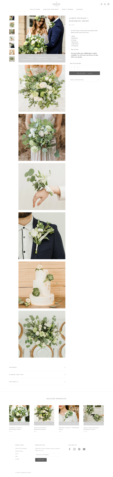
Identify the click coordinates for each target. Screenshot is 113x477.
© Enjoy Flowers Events (23, 472)
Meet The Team (19, 451)
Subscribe (40, 459)
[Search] (105, 4)
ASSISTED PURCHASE (51, 9)
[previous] (5, 417)
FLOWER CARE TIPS (16, 374)
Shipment (13, 367)
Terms (16, 454)
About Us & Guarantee (21, 448)
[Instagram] (74, 449)
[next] (108, 417)
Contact (17, 459)
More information (77, 79)
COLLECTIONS (35, 9)
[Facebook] (69, 449)
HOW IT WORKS (67, 9)
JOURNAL (79, 9)
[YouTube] (84, 449)
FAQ (16, 456)
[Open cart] (108, 4)
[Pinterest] (79, 449)
